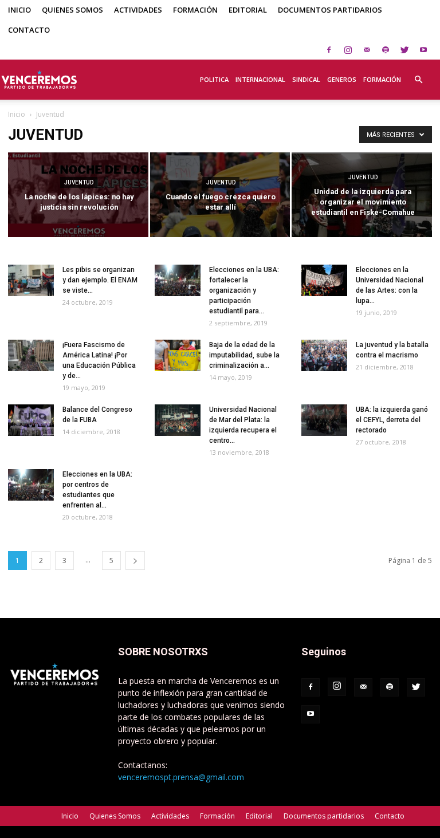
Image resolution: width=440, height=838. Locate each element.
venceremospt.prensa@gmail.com (181, 777)
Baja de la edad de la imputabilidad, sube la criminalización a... (244, 355)
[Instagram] (347, 50)
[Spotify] (385, 50)
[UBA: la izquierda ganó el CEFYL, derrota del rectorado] (324, 420)
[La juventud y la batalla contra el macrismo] (324, 355)
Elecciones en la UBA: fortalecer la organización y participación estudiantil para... (244, 290)
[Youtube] (423, 50)
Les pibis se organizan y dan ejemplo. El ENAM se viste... (100, 280)
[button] (418, 73)
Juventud (78, 182)
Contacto (29, 30)
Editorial (248, 10)
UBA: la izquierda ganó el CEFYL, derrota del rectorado (392, 420)
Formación (195, 10)
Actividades (138, 10)
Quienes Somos (72, 10)
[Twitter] (404, 50)
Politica (214, 79)
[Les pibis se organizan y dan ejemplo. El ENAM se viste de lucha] (31, 280)
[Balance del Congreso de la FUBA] (31, 420)
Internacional (260, 79)
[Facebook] (328, 50)
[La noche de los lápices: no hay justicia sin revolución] (78, 195)
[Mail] (366, 50)
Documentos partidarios (330, 10)
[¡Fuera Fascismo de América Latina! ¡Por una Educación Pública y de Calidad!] (31, 355)
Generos (341, 79)
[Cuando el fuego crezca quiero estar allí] (220, 195)
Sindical (306, 79)
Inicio (19, 10)
